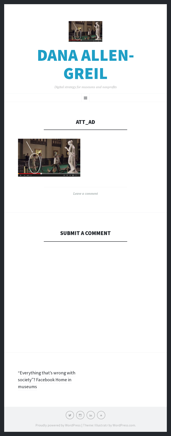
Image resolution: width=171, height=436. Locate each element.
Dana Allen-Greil (85, 64)
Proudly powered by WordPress (58, 425)
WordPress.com (124, 425)
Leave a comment (85, 193)
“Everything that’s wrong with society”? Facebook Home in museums (46, 379)
